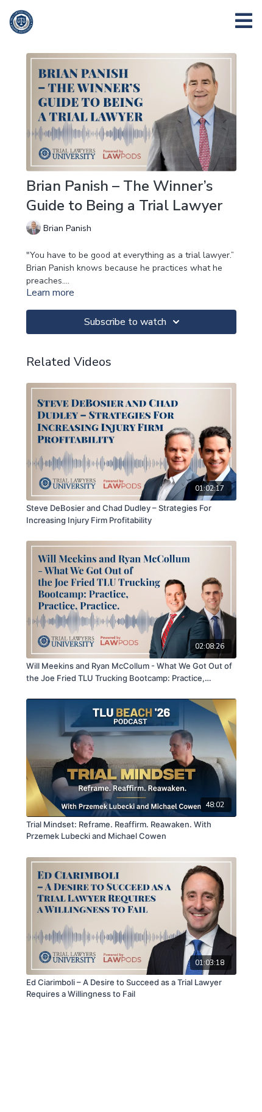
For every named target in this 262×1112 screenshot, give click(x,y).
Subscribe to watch (125, 322)
